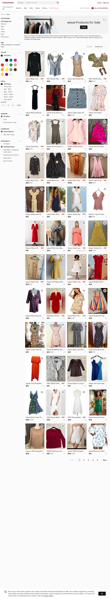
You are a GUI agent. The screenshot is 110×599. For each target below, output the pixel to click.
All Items (6, 116)
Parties (44, 8)
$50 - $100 (8, 92)
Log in (99, 3)
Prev (72, 460)
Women (18, 8)
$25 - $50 (7, 89)
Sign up (106, 3)
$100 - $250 (8, 94)
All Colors (7, 55)
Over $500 (8, 99)
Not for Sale (7, 161)
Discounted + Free (10, 122)
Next (104, 460)
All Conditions (8, 132)
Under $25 (7, 87)
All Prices (7, 84)
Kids (31, 8)
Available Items (9, 147)
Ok (102, 594)
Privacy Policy (48, 596)
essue (8, 14)
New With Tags (8, 135)
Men (25, 8)
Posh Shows (54, 8)
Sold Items (7, 158)
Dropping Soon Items (11, 155)
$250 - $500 (8, 97)
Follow (83, 27)
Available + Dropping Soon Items (11, 151)
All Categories (6, 21)
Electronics (5, 37)
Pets (2, 34)
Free (5, 119)
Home (37, 8)
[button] (21, 3)
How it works (85, 8)
